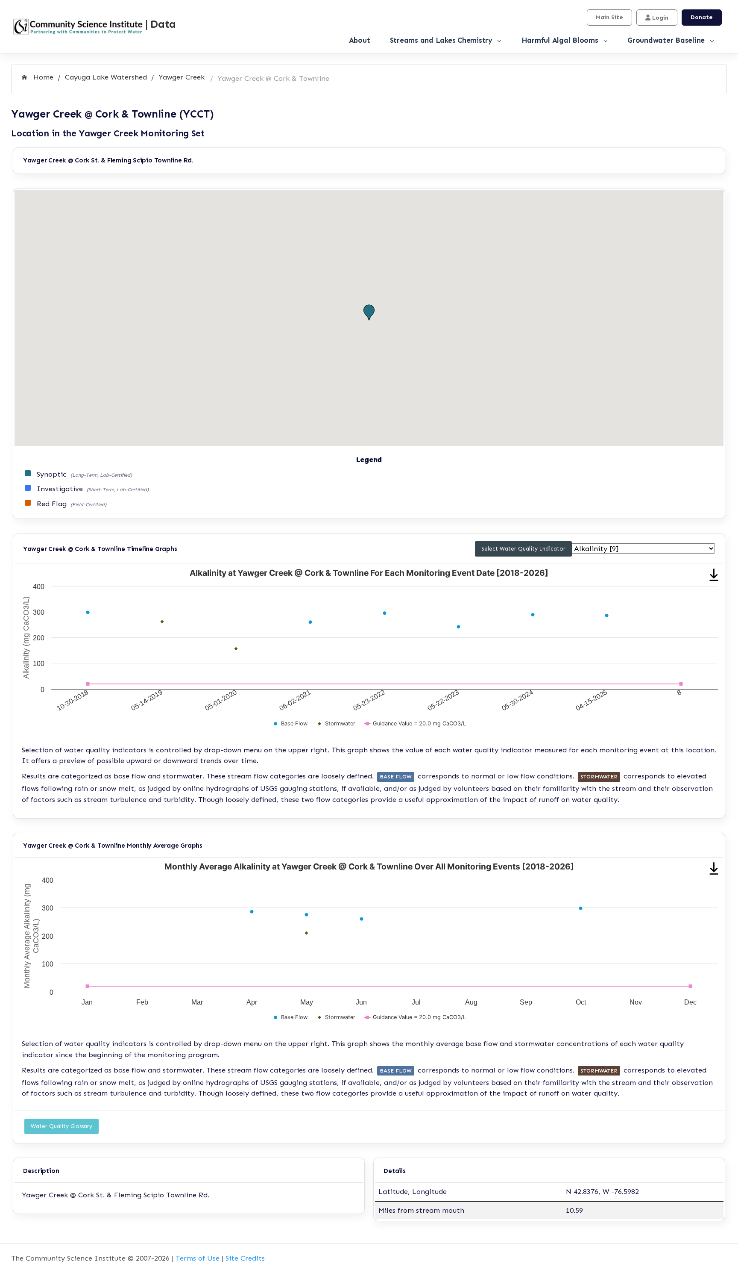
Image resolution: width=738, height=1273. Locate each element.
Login (659, 17)
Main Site (609, 17)
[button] (369, 313)
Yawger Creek (181, 77)
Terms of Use (198, 1258)
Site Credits (245, 1258)
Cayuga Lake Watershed (106, 77)
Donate (702, 17)
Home (42, 77)
